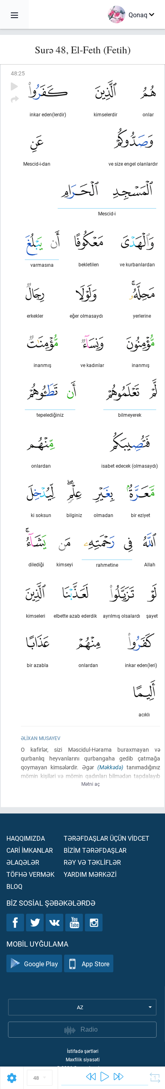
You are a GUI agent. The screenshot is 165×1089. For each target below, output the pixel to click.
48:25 (18, 73)
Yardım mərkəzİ (90, 874)
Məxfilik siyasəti (83, 1059)
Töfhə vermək (30, 874)
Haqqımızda (25, 838)
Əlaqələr (22, 862)
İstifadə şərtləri (83, 1051)
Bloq (14, 886)
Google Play (41, 963)
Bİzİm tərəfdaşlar (95, 850)
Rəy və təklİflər (92, 862)
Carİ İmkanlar (29, 850)
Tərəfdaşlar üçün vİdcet (106, 838)
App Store (95, 963)
